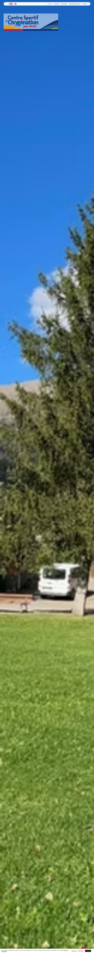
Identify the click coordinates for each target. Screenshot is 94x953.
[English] (15, 4)
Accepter (88, 950)
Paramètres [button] (74, 950)
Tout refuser (80, 950)
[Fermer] (92, 951)
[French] (11, 4)
